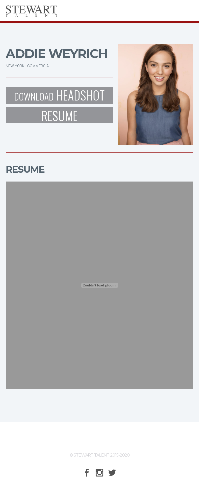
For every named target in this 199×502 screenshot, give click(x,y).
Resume (59, 115)
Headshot (59, 95)
